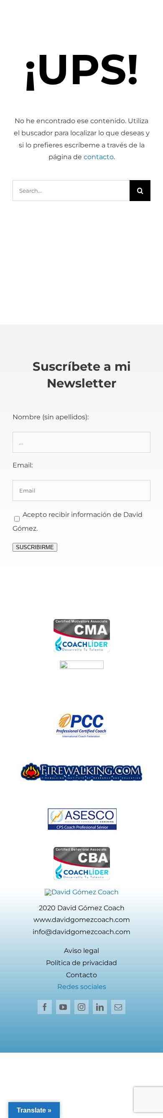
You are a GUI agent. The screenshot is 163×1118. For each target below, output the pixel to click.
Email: (23, 465)
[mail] (118, 1007)
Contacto (81, 975)
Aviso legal (81, 951)
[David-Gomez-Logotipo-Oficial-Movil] (82, 892)
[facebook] (45, 1007)
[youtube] (63, 1007)
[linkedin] (100, 1007)
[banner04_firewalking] (81, 758)
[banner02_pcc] (81, 711)
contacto (99, 157)
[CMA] (81, 622)
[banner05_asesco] (81, 803)
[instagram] (81, 1007)
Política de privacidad (81, 963)
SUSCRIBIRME (35, 547)
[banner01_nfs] (82, 664)
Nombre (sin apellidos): (51, 417)
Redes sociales (81, 987)
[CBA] (81, 850)
